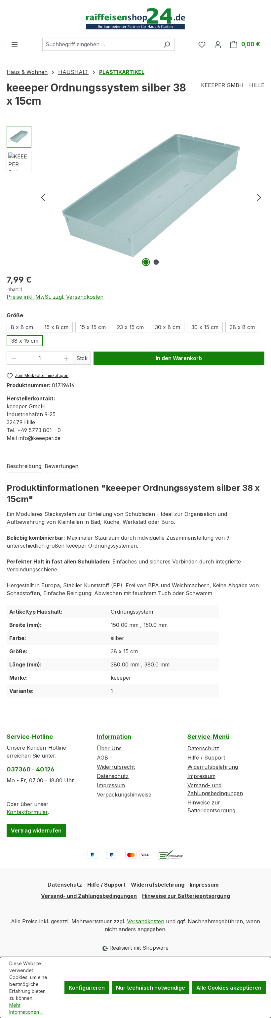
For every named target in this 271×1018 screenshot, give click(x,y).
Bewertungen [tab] (61, 466)
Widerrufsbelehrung (212, 767)
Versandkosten (145, 921)
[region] (135, 197)
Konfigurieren (87, 987)
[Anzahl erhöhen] (66, 358)
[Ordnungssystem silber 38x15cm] (151, 197)
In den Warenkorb (179, 358)
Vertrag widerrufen (36, 830)
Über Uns (109, 748)
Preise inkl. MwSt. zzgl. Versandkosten (55, 296)
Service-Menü (208, 736)
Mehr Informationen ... (26, 1008)
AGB (102, 757)
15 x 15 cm (93, 327)
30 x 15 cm (204, 327)
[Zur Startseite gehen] (135, 19)
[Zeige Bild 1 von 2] (146, 262)
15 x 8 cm (56, 327)
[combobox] (100, 44)
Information (114, 736)
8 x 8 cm (22, 327)
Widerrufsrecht (116, 767)
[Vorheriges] (43, 197)
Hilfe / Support (206, 757)
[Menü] (14, 44)
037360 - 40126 (31, 769)
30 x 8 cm (167, 327)
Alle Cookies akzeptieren (228, 987)
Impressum (111, 785)
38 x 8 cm (242, 327)
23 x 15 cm (130, 327)
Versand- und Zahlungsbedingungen (89, 896)
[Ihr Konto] (218, 44)
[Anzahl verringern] (13, 358)
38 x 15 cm (24, 340)
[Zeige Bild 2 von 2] (156, 262)
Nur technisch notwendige (150, 987)
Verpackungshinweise (124, 794)
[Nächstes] (259, 197)
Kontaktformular (27, 812)
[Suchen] (166, 44)
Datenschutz (113, 776)
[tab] (24, 466)
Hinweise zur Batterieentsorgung (186, 896)
